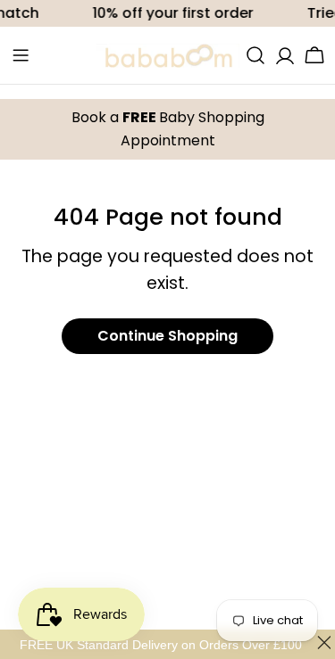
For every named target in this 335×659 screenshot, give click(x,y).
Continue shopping (167, 335)
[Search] (255, 55)
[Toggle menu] (20, 55)
